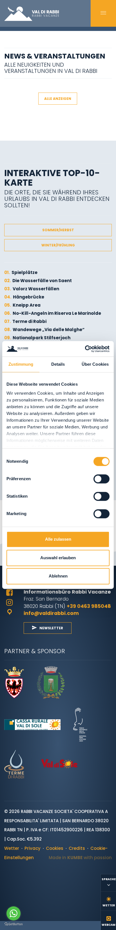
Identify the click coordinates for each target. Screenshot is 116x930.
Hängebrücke (24, 297)
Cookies (54, 848)
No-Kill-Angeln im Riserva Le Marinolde (52, 313)
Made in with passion (80, 858)
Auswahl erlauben (58, 557)
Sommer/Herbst (58, 230)
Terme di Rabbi (25, 321)
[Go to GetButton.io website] (14, 924)
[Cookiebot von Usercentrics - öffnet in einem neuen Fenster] (85, 348)
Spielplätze (20, 272)
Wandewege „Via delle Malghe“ (44, 330)
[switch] (101, 479)
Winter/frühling (58, 245)
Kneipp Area (22, 305)
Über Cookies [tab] (95, 364)
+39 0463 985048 (89, 606)
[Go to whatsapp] (13, 913)
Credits (77, 848)
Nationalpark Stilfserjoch (37, 338)
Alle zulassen (58, 539)
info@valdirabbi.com (51, 613)
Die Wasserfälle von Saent (38, 281)
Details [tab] (58, 364)
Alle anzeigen (57, 98)
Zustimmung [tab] (21, 364)
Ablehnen (58, 576)
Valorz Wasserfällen (31, 289)
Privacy (32, 848)
